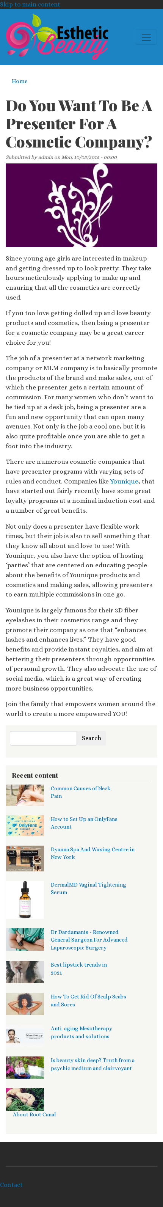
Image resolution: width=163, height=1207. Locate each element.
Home (20, 81)
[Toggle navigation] (146, 37)
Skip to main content (30, 4)
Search (91, 738)
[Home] (57, 37)
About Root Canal (34, 1114)
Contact (11, 1184)
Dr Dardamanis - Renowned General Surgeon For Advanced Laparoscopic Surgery (89, 940)
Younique (124, 481)
